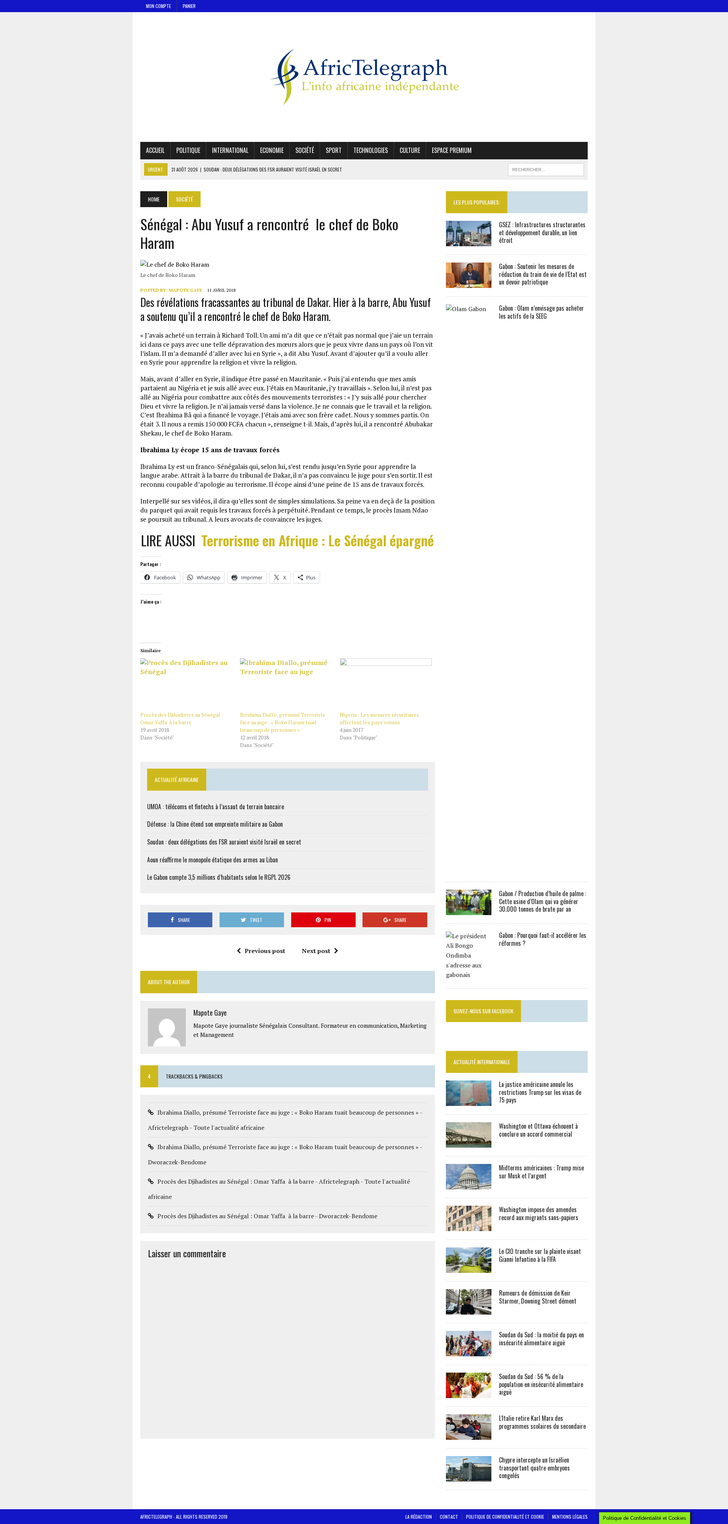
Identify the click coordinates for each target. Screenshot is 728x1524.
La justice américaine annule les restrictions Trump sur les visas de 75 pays (540, 1092)
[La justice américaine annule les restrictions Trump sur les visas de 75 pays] (468, 1100)
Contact (449, 1516)
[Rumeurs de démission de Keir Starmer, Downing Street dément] (468, 1309)
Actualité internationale (481, 1062)
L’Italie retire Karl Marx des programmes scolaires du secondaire (542, 1422)
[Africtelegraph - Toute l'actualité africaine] (364, 77)
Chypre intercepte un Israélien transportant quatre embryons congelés (534, 1467)
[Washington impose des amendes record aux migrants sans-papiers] (468, 1226)
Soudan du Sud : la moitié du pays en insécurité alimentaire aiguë (541, 1338)
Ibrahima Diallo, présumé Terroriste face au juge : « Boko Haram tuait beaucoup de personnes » (282, 722)
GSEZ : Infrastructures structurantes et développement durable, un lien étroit (542, 232)
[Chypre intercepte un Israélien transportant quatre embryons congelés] (468, 1476)
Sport (334, 150)
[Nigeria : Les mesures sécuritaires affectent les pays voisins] (386, 684)
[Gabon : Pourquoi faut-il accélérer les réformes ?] (468, 974)
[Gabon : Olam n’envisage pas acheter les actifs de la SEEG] (468, 868)
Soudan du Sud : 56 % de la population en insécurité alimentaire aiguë (541, 1384)
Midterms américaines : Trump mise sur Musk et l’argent (541, 1171)
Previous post (265, 951)
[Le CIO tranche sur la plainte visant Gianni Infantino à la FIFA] (468, 1267)
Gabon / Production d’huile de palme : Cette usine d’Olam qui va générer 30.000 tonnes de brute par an (542, 901)
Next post (316, 951)
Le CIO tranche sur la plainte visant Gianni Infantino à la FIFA (540, 1255)
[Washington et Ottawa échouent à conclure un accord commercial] (468, 1142)
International (230, 150)
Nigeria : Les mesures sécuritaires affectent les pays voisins (379, 718)
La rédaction (418, 1516)
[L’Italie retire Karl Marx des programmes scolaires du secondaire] (468, 1434)
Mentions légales (570, 1516)
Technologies (370, 150)
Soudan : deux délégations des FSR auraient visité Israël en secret (224, 841)
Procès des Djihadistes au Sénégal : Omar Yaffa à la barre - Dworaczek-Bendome (267, 1216)
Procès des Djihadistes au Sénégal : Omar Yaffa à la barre (181, 718)
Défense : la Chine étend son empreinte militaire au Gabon (215, 824)
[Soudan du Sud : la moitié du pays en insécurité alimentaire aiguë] (468, 1351)
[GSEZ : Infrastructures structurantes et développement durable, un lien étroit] (468, 241)
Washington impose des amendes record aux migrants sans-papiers (538, 1213)
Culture (410, 150)
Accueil (155, 150)
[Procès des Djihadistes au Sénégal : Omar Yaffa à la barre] (186, 684)
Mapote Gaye (185, 290)
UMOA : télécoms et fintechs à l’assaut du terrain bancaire (215, 806)
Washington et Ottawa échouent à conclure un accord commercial (538, 1130)
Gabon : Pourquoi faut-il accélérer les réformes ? (542, 939)
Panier (189, 6)
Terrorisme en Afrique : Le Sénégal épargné (317, 540)
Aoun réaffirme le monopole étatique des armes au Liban (212, 859)
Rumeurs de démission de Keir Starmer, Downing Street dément (537, 1296)
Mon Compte (158, 6)
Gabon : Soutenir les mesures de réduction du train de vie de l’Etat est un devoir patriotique (543, 274)
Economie (272, 150)
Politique (188, 150)
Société (304, 150)
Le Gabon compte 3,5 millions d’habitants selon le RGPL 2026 (218, 877)
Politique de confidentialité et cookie (505, 1516)
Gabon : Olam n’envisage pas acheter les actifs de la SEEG (541, 312)
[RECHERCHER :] (546, 168)
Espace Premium (452, 150)
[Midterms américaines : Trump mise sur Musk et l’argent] (468, 1184)
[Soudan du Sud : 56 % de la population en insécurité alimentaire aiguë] (468, 1393)
